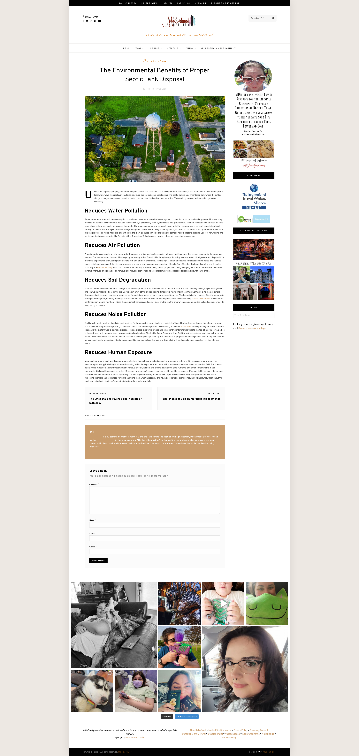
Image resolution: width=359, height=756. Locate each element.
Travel (138, 48)
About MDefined (198, 730)
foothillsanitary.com (201, 298)
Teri (148, 89)
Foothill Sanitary (104, 267)
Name (92, 520)
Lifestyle (172, 48)
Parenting (183, 3)
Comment (94, 484)
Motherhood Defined (136, 737)
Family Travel (127, 3)
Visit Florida (268, 734)
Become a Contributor (225, 3)
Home (126, 48)
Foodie (154, 48)
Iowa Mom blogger (105, 440)
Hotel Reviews (150, 3)
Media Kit (200, 3)
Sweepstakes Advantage (252, 328)
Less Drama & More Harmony (218, 48)
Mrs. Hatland (96, 437)
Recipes (168, 3)
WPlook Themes (270, 752)
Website (93, 547)
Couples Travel (215, 734)
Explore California (251, 734)
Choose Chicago (229, 737)
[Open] (114, 625)
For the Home (154, 61)
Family (190, 48)
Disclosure (225, 730)
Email (92, 533)
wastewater (186, 326)
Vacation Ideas (232, 734)
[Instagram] (153, 664)
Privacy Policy (240, 730)
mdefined (114, 585)
